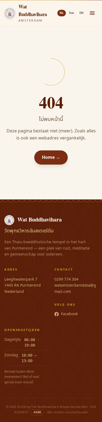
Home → (51, 157)
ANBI (37, 412)
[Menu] (92, 13)
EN (81, 13)
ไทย (71, 13)
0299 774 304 (66, 279)
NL (62, 13)
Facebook (69, 314)
